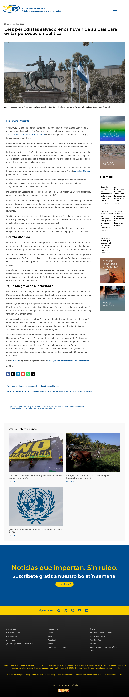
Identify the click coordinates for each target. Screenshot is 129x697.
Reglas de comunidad (57, 647)
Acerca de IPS (12, 629)
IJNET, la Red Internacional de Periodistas (68, 361)
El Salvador (34, 391)
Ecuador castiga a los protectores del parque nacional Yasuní (106, 194)
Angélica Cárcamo (83, 171)
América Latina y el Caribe (18, 391)
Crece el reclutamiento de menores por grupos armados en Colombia (107, 219)
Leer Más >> (105, 203)
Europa (93, 644)
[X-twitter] (66, 610)
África (92, 629)
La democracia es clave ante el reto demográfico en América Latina (119, 194)
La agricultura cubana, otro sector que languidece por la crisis (87, 476)
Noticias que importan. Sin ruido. (64, 568)
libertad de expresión (49, 391)
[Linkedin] (86, 610)
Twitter (51, 636)
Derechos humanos (27, 386)
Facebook (52, 640)
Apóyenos (10, 640)
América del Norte (97, 636)
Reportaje (40, 386)
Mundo (93, 651)
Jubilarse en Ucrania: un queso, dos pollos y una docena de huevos (119, 218)
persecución (74, 391)
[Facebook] (59, 610)
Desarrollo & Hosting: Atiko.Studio (64, 685)
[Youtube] (79, 610)
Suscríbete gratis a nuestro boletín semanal (64, 576)
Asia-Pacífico (95, 640)
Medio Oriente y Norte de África (103, 647)
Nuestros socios (13, 633)
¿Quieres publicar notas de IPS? (20, 644)
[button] (8, 374)
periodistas (63, 391)
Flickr (50, 644)
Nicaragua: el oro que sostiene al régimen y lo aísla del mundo (106, 244)
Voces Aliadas (86, 391)
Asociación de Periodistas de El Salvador (25, 135)
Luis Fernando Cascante (17, 121)
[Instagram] (73, 610)
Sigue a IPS (53, 629)
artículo (15, 361)
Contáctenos (11, 636)
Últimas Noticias (52, 386)
